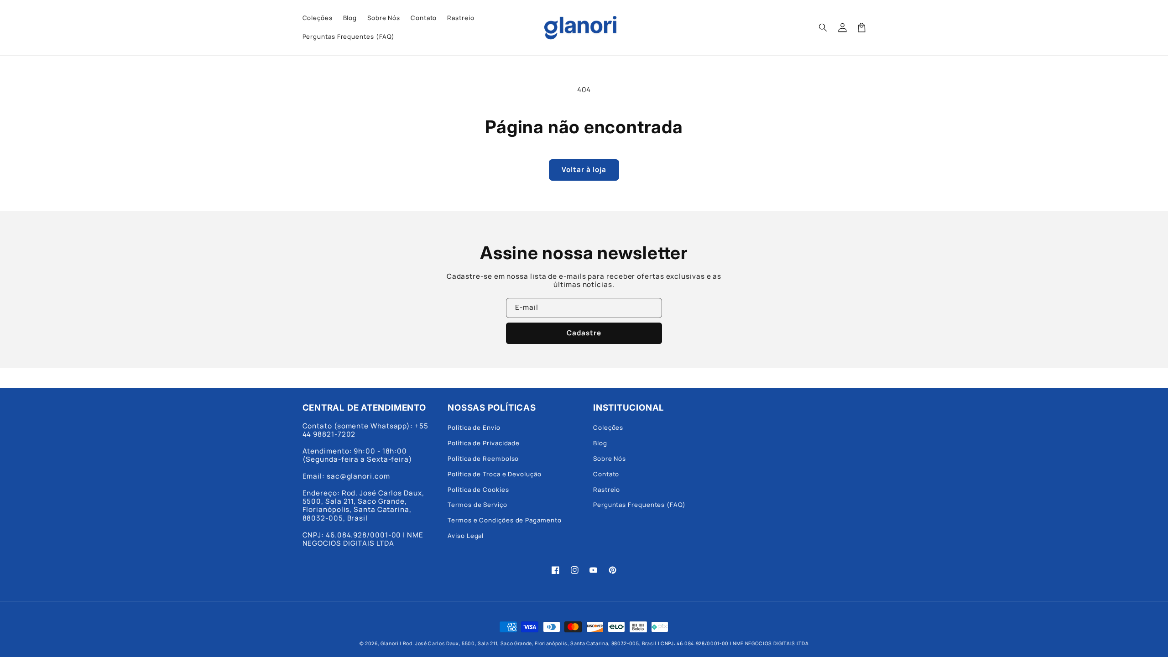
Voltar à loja (584, 169)
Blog (600, 443)
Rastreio (606, 489)
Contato (606, 474)
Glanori (390, 643)
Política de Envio (474, 427)
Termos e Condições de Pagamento (504, 520)
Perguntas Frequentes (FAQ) (639, 505)
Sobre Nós (609, 458)
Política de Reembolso (483, 458)
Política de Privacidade (484, 443)
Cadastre (584, 333)
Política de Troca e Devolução (494, 474)
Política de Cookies (478, 489)
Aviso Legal (466, 536)
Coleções (608, 427)
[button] (823, 27)
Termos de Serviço (477, 505)
